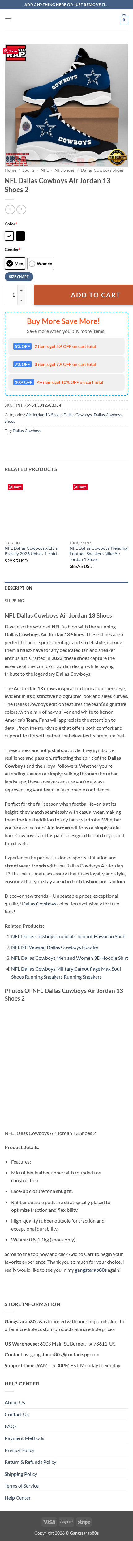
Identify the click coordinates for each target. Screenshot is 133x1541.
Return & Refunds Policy (30, 1462)
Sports (28, 170)
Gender (13, 249)
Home (10, 170)
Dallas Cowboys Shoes (102, 170)
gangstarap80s (91, 1270)
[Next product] (10, 209)
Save (13, 51)
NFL (45, 170)
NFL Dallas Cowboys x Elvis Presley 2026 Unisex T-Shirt (31, 551)
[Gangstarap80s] (66, 20)
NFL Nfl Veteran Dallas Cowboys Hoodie (54, 947)
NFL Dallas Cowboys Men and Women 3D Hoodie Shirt (69, 958)
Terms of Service (22, 1486)
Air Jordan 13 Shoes (44, 414)
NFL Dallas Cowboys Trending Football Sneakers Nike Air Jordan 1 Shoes (98, 553)
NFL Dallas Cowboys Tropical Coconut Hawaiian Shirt (68, 936)
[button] (8, 19)
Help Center (18, 1498)
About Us (15, 1402)
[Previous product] (21, 209)
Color (11, 223)
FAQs (11, 1426)
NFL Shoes (64, 170)
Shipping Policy (21, 1474)
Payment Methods (24, 1438)
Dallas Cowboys (77, 414)
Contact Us (17, 1414)
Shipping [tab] (14, 600)
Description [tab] (18, 588)
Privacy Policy (19, 1450)
